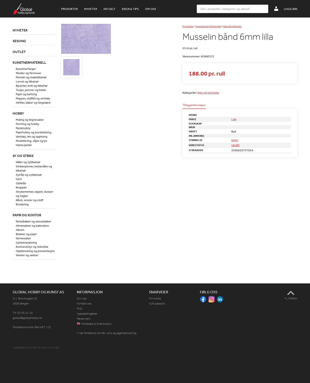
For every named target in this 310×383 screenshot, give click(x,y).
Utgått (235, 145)
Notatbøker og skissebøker (33, 221)
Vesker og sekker (27, 255)
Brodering (22, 204)
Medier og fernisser (28, 73)
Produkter (69, 9)
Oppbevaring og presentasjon (35, 251)
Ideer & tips (130, 9)
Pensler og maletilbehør (31, 77)
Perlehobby (23, 128)
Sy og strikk (23, 156)
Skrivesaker (23, 238)
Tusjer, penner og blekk (31, 90)
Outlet (19, 52)
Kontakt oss (84, 303)
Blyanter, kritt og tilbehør (32, 86)
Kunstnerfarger (26, 69)
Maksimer (53, 347)
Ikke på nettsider (232, 26)
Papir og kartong (26, 94)
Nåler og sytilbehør (28, 162)
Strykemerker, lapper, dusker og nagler (34, 194)
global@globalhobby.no (27, 318)
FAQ (79, 308)
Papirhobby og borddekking (33, 132)
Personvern (83, 319)
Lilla (233, 119)
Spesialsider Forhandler (208, 26)
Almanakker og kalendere (32, 225)
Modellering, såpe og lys (31, 141)
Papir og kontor (27, 215)
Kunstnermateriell (29, 62)
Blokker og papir (26, 234)
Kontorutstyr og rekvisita (32, 247)
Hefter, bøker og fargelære (33, 102)
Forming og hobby (27, 124)
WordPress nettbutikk (27, 347)
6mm (234, 140)
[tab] (194, 106)
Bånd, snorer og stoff (29, 200)
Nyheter (90, 9)
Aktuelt (109, 9)
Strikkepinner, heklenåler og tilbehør (34, 168)
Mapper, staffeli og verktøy (33, 98)
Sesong (19, 41)
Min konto (155, 298)
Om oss (150, 9)
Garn (19, 179)
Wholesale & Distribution (95, 324)
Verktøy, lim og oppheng (31, 136)
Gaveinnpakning (26, 242)
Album (20, 230)
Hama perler (24, 145)
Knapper (21, 187)
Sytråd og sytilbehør (29, 175)
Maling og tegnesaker (30, 120)
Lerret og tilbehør (27, 81)
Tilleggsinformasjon (194, 105)
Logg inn (290, 9)
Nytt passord (157, 303)
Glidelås (21, 183)
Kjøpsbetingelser (87, 313)
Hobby (18, 113)
